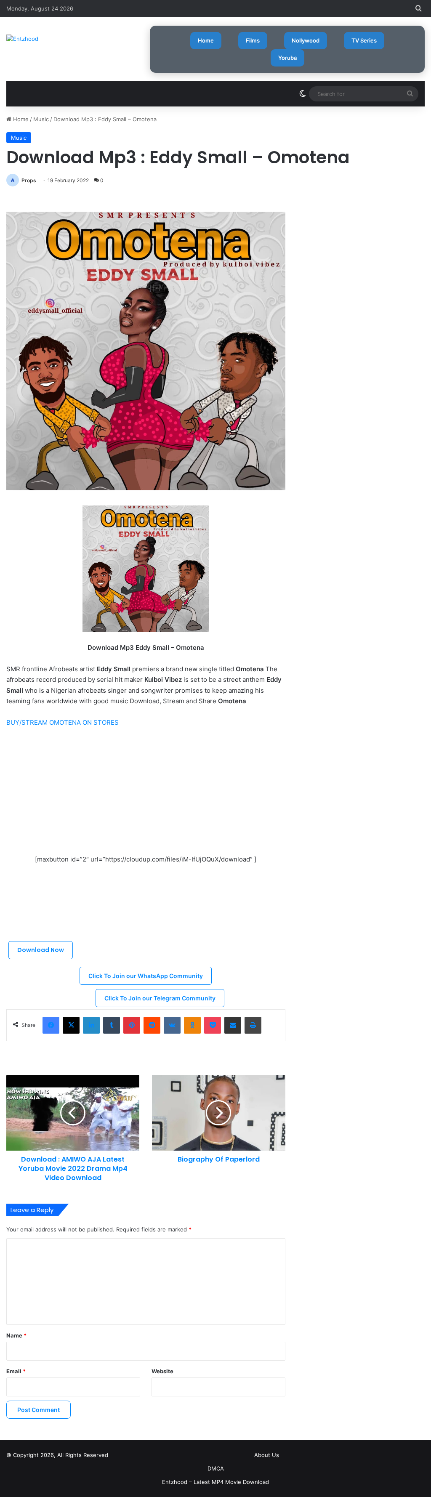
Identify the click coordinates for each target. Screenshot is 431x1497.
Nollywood (305, 40)
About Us (266, 1455)
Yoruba (287, 57)
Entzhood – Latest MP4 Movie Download (215, 1481)
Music (41, 119)
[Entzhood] (22, 38)
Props (28, 180)
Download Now (40, 950)
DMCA (216, 1468)
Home (206, 40)
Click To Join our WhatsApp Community (145, 975)
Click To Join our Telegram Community (160, 998)
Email (16, 1371)
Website (162, 1371)
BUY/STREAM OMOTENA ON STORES (62, 722)
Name (16, 1335)
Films (253, 40)
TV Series (364, 40)
